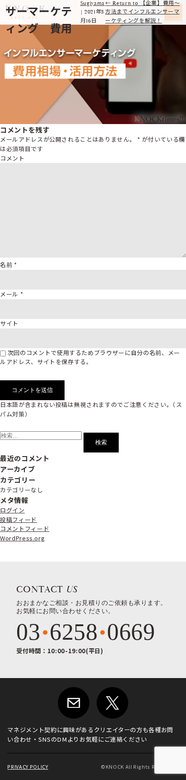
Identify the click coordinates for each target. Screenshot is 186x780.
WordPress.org (22, 538)
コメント (12, 158)
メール (11, 294)
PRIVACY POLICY (27, 766)
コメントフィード (24, 528)
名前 (8, 264)
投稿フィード (18, 519)
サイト (9, 323)
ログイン (12, 510)
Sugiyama (92, 3)
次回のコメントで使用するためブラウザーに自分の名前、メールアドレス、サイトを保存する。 (90, 357)
